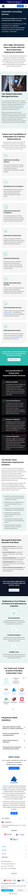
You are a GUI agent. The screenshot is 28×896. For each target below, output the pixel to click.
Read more (6, 887)
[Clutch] (8, 881)
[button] (14, 894)
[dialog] (14, 888)
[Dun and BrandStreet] (14, 881)
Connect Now (13, 768)
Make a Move (13, 590)
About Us (4, 853)
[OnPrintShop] (8, 834)
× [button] (26, 882)
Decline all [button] (20, 890)
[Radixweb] (14, 779)
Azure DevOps (8, 312)
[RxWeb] (20, 834)
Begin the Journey (13, 359)
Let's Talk (20, 6)
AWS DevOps (16, 338)
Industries (4, 850)
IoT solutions (19, 106)
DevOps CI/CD (11, 421)
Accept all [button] (7, 890)
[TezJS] (14, 839)
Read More (18, 2)
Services (4, 846)
